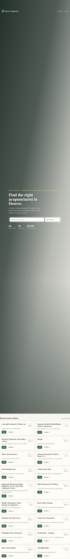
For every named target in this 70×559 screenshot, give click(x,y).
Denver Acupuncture (12, 11)
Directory (60, 11)
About (66, 11)
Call (4, 432)
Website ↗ (11, 432)
